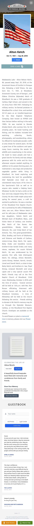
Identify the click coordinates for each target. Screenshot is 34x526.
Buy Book (18, 368)
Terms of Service (22, 518)
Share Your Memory (11, 396)
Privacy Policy (12, 518)
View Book (9, 368)
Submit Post (17, 425)
